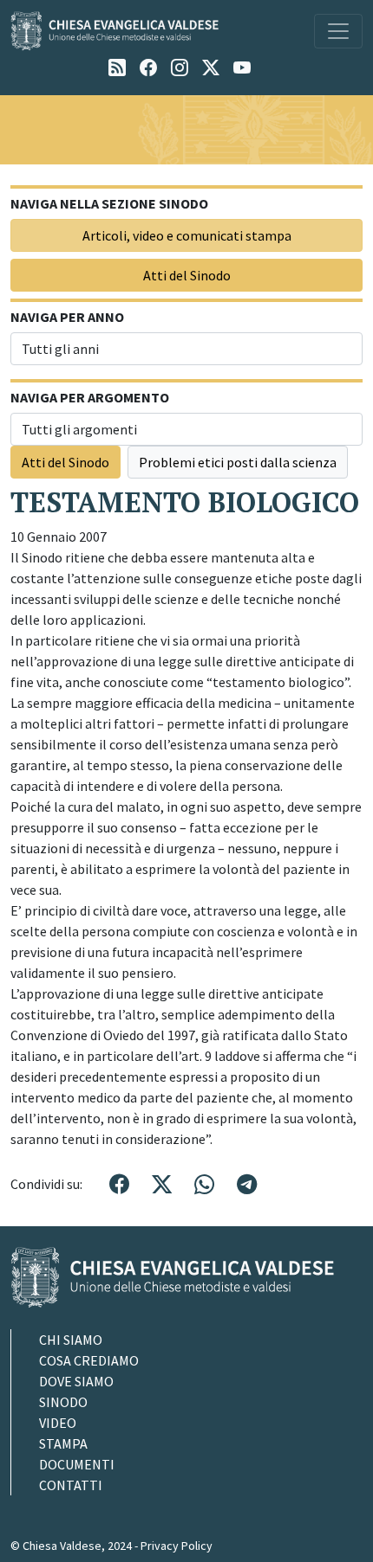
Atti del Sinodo (187, 275)
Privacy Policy (177, 1545)
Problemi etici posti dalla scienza (238, 462)
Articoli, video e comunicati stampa (186, 235)
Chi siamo (70, 1339)
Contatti (70, 1485)
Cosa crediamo (89, 1360)
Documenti (77, 1464)
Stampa (63, 1443)
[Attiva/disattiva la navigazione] (338, 31)
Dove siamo (76, 1381)
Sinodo (63, 1402)
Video (57, 1422)
